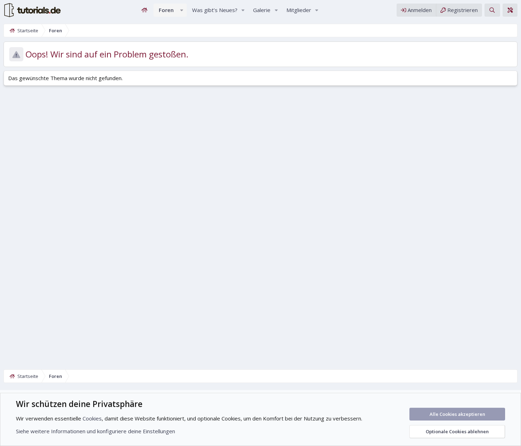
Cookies (92, 418)
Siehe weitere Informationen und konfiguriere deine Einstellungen (95, 431)
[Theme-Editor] (510, 10)
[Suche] (492, 10)
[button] (182, 10)
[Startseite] (144, 10)
